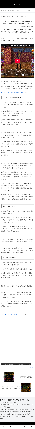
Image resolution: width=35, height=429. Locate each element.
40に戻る (4, 92)
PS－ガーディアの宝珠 (8, 364)
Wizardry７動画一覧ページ (16, 92)
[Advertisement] (17, 341)
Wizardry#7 (28, 364)
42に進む (4, 314)
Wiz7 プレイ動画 (19, 364)
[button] (31, 284)
